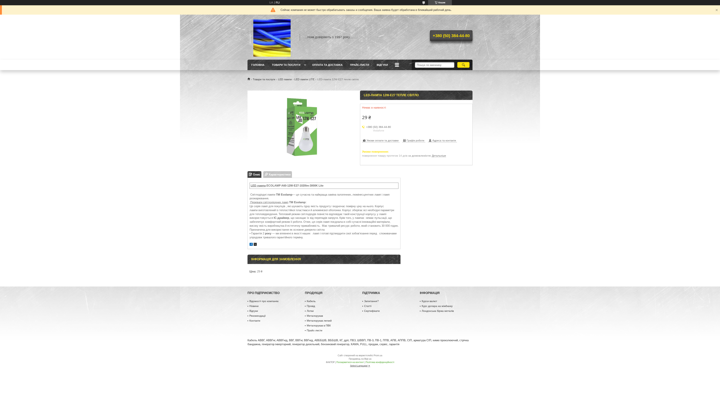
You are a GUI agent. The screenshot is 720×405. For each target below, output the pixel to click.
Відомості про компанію (264, 301)
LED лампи (285, 79)
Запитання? (371, 301)
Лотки (310, 310)
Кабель (311, 301)
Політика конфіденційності (380, 362)
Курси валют (429, 301)
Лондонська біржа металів (438, 310)
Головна (257, 64)
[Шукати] (463, 65)
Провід (311, 306)
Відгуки (382, 64)
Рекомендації (257, 315)
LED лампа (258, 185)
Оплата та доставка (327, 64)
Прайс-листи (359, 64)
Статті (367, 306)
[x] (255, 244)
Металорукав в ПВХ (319, 325)
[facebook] (251, 244)
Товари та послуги (286, 64)
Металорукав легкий (319, 320)
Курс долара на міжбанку (437, 306)
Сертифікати (372, 310)
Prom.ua (378, 355)
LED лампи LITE (304, 79)
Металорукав (315, 315)
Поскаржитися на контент (350, 362)
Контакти (254, 320)
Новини (254, 306)
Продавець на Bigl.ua (360, 359)
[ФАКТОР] (272, 37)
